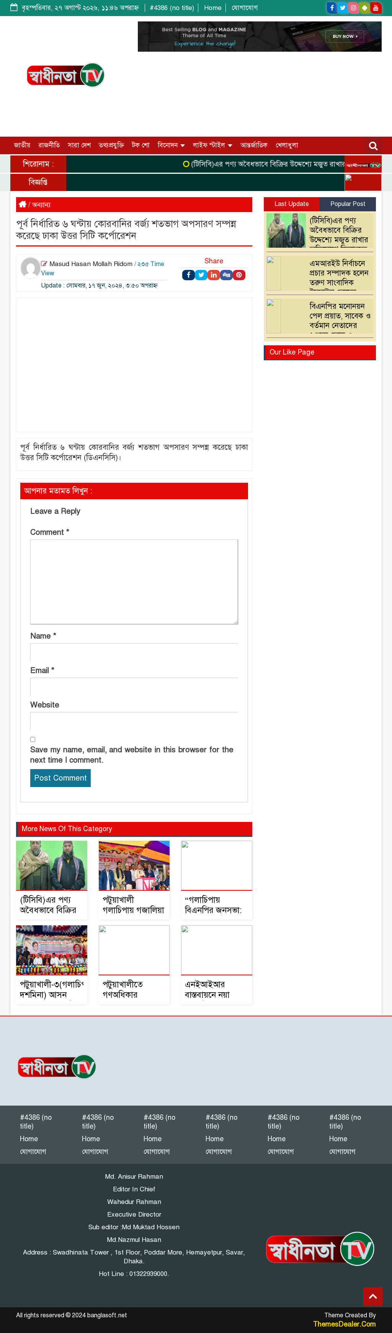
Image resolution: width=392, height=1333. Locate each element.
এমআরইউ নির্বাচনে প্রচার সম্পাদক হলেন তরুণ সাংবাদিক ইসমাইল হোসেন (339, 278)
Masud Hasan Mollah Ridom (90, 264)
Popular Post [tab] (348, 204)
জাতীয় (22, 145)
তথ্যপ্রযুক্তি (111, 145)
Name (43, 636)
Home (213, 8)
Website (44, 705)
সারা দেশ (79, 145)
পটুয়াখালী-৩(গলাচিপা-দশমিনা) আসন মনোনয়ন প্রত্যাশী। (55, 994)
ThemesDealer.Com (344, 1324)
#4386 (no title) (172, 8)
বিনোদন (169, 145)
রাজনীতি (49, 145)
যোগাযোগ (245, 8)
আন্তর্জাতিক (254, 145)
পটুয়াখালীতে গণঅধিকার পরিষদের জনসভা (130, 994)
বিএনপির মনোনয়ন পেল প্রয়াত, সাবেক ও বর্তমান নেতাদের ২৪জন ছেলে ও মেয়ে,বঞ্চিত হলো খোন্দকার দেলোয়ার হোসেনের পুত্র (320, 330)
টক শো (141, 145)
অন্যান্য (41, 205)
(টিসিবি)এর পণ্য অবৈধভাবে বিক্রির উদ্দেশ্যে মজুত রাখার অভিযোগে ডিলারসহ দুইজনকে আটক (319, 240)
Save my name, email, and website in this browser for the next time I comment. (132, 755)
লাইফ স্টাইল (210, 145)
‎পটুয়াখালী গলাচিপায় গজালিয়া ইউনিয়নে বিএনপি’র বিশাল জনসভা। (134, 915)
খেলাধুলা (287, 145)
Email (42, 670)
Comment (49, 532)
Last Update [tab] (291, 204)
